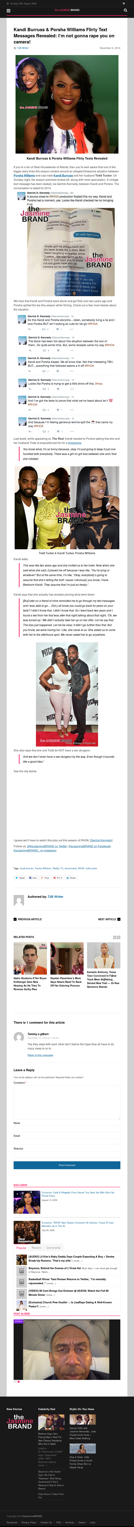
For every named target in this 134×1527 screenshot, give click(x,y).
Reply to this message (40, 1055)
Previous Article (30, 919)
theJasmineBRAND (32, 1516)
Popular (21, 1247)
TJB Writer (23, 48)
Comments (53, 1247)
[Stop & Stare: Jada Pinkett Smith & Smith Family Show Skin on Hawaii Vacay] (83, 1449)
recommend (70, 868)
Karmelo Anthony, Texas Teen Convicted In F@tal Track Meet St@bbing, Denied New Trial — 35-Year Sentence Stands (103, 979)
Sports (18, 1321)
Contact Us (46, 1522)
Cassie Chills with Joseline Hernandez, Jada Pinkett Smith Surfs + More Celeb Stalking (83, 1433)
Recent (36, 1247)
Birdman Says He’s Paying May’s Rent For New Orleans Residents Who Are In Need (50, 1439)
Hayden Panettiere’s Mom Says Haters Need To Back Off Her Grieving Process (66, 981)
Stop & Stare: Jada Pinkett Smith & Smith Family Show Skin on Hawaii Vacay (81, 1462)
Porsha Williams (43, 868)
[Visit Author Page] (19, 900)
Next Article (107, 919)
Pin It (59, 877)
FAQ (58, 1522)
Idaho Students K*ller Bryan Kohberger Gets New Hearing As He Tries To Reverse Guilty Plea (30, 983)
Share (73, 877)
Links (92, 1522)
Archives (69, 1522)
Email (17, 1135)
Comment (20, 1082)
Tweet (22, 877)
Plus (46, 877)
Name (17, 1123)
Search (82, 1522)
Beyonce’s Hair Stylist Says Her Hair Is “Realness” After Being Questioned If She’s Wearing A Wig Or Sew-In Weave (51, 1480)
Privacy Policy (29, 1522)
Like (34, 877)
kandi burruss (27, 868)
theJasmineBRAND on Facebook (89, 846)
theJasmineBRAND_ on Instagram (35, 850)
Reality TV (58, 868)
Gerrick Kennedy (101, 840)
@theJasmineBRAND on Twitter (47, 846)
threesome (74, 443)
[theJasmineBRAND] (67, 10)
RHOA (81, 868)
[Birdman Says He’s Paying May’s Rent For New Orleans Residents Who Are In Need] (51, 1422)
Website (18, 1148)
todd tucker (91, 868)
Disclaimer (12, 1522)
